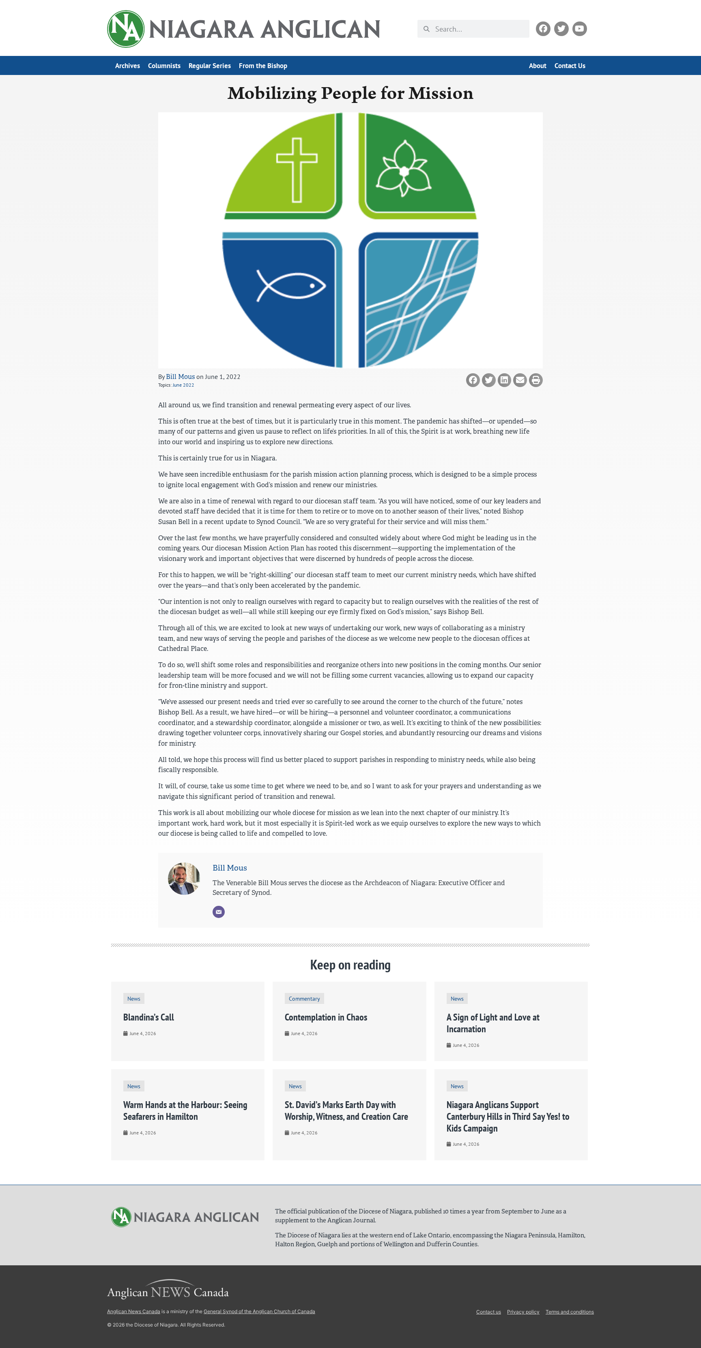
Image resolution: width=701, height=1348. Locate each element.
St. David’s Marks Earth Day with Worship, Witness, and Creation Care (346, 1110)
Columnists (164, 65)
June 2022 (183, 385)
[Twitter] (561, 28)
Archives (127, 65)
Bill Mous (180, 376)
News (133, 998)
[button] (473, 380)
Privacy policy (523, 1312)
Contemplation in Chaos (326, 1017)
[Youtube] (579, 28)
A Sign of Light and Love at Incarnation (493, 1023)
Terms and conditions (570, 1312)
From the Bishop (263, 65)
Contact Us (570, 65)
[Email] (219, 912)
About (537, 65)
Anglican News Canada (133, 1311)
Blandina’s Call (148, 1017)
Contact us (488, 1312)
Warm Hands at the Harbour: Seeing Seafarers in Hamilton (185, 1110)
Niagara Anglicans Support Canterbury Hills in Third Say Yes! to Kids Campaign (508, 1116)
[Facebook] (543, 28)
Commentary (304, 998)
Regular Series (210, 65)
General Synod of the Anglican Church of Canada (259, 1311)
